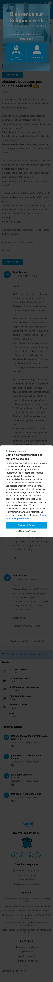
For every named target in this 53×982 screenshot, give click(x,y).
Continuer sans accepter (16, 451)
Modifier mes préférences (26, 531)
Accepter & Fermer (26, 525)
